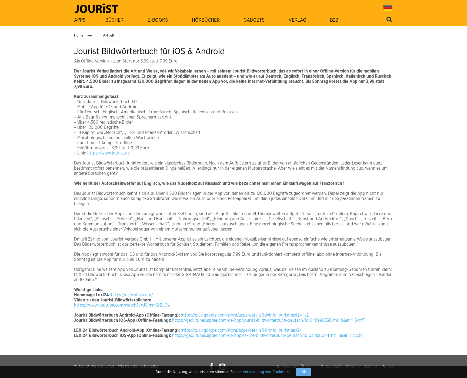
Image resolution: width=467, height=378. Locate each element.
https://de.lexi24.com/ (132, 295)
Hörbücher (206, 20)
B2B (334, 20)
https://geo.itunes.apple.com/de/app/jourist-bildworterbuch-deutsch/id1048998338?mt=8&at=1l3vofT (268, 320)
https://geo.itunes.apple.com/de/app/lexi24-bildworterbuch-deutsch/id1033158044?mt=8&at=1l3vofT (267, 335)
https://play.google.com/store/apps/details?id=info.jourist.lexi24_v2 (245, 315)
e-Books (158, 20)
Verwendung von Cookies (264, 372)
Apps (79, 20)
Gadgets (254, 20)
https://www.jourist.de (108, 153)
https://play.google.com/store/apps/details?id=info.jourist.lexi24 (241, 330)
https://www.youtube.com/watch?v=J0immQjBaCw (122, 305)
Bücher (114, 20)
